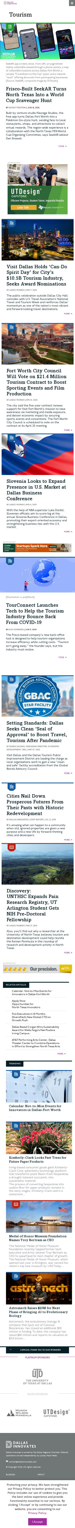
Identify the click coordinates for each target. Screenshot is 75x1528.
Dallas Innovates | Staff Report (26, 819)
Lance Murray (16, 290)
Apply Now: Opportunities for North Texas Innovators (26, 1004)
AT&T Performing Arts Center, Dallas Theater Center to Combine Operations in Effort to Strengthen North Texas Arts (36, 1043)
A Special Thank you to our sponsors (40, 1350)
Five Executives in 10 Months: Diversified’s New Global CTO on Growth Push (31, 1017)
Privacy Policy (37, 1513)
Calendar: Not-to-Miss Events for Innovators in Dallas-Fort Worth (32, 992)
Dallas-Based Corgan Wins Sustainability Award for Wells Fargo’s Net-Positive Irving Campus (35, 1030)
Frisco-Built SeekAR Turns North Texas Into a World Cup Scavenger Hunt (36, 95)
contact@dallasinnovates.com (23, 1462)
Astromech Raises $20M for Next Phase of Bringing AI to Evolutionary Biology (38, 1312)
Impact (41, 1474)
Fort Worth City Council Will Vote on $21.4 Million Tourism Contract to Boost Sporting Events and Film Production (37, 383)
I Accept (37, 1522)
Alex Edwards (15, 629)
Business (10, 1474)
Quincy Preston (17, 107)
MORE (61, 146)
